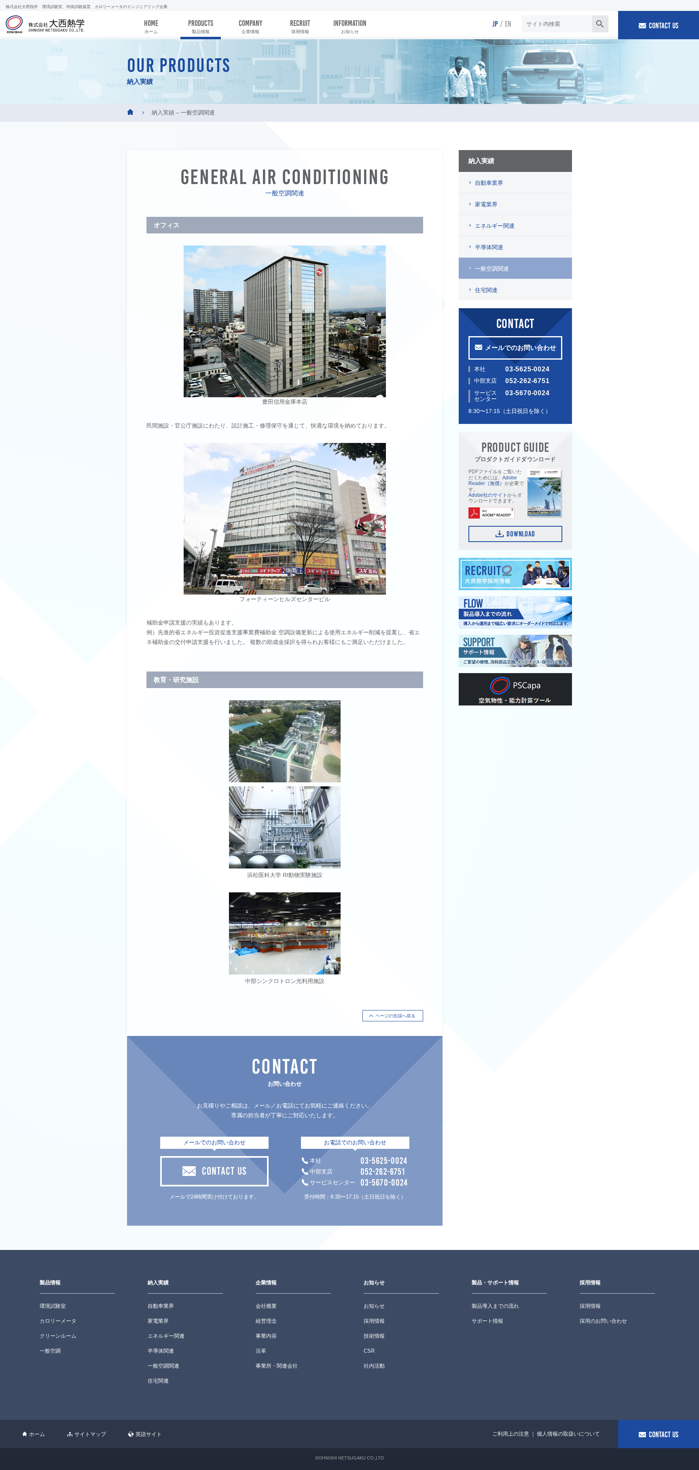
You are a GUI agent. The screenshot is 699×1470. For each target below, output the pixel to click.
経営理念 (266, 1321)
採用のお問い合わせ (603, 1321)
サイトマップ (90, 1434)
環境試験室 (53, 1306)
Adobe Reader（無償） (492, 480)
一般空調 (50, 1351)
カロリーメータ (58, 1321)
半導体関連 (489, 247)
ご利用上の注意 (510, 1434)
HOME (151, 26)
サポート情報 (487, 1321)
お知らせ (374, 1306)
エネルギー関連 (495, 225)
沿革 (261, 1351)
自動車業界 (489, 183)
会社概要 (266, 1306)
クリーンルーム (58, 1336)
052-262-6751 (527, 380)
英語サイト (149, 1434)
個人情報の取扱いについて (568, 1434)
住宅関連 (486, 290)
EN (508, 23)
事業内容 (266, 1336)
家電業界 (486, 204)
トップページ (130, 112)
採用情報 (374, 1321)
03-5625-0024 (527, 369)
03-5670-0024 (527, 393)
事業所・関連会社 (277, 1366)
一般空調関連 (492, 268)
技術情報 (374, 1336)
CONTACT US (663, 25)
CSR (369, 1351)
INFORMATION (349, 26)
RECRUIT (300, 26)
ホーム (37, 1434)
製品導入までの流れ (495, 1306)
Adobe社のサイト (487, 495)
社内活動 (374, 1366)
